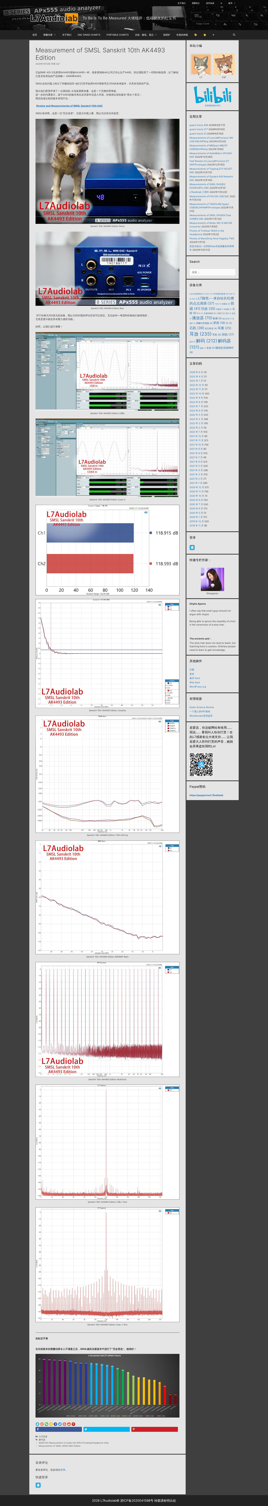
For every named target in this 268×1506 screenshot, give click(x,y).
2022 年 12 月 (197, 385)
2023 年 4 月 (196, 376)
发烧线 (228, 309)
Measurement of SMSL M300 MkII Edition (59, 1446)
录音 (228, 313)
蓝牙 (192, 342)
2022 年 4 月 (196, 419)
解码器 (42, 1439)
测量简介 (196, 3)
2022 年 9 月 (196, 397)
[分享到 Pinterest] (73, 1424)
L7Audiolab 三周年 (199, 192)
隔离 (203, 348)
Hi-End (193, 299)
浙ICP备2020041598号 (136, 1500)
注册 (192, 669)
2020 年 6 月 (196, 508)
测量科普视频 (204, 323)
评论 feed (195, 682)
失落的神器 (182, 34)
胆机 (228, 334)
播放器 (202, 318)
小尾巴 (220, 313)
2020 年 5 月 (196, 512)
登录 (62, 1469)
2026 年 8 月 (196, 372)
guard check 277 (199, 129)
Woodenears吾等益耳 (201, 715)
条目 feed (195, 678)
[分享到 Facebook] (55, 1424)
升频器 (219, 309)
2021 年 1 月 (196, 482)
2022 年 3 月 (196, 423)
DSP (232, 294)
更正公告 (227, 319)
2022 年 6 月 (196, 410)
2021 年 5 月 (196, 465)
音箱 (210, 347)
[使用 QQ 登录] (38, 1485)
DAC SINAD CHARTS (89, 34)
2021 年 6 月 (196, 461)
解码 (206, 340)
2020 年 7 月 (196, 504)
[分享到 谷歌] (64, 1424)
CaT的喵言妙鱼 (220, 294)
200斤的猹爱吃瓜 (197, 294)
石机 (197, 328)
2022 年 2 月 (196, 427)
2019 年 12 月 (197, 521)
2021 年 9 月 (196, 448)
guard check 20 (198, 133)
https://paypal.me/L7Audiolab (206, 795)
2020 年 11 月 (197, 491)
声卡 (200, 313)
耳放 (201, 334)
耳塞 (224, 328)
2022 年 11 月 (197, 389)
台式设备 (43, 1436)
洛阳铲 (166, 34)
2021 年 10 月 (197, 444)
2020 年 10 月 (197, 495)
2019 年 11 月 (196, 525)
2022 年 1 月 (196, 431)
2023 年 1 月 (196, 380)
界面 (219, 323)
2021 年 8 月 (196, 453)
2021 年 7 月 (196, 457)
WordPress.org (198, 686)
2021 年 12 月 (197, 436)
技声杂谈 (210, 3)
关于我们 (182, 3)
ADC (209, 294)
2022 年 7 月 (196, 406)
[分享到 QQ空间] (51, 1424)
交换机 (226, 304)
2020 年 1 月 (196, 517)
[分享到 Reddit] (69, 1424)
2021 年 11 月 (196, 440)
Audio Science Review (202, 707)
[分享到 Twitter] (60, 1424)
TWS (218, 304)
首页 (34, 34)
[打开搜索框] (234, 35)
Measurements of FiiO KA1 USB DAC (209, 196)
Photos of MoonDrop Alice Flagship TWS (212, 238)
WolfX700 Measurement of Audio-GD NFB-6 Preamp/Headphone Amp (74, 1443)
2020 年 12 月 (197, 487)
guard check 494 (199, 125)
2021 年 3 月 (196, 474)
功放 (208, 309)
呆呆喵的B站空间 (212, 105)
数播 (217, 318)
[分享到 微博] (42, 1424)
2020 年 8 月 (196, 499)
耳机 (216, 334)
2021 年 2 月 (196, 478)
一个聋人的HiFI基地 (200, 711)
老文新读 (211, 328)
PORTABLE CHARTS (118, 34)
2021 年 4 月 (196, 470)
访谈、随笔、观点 (144, 34)
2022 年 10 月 (197, 393)
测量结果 (48, 34)
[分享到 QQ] (37, 1424)
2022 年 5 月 (196, 414)
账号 (230, 3)
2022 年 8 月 (196, 402)
